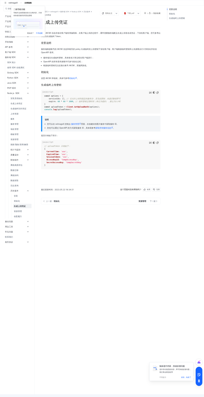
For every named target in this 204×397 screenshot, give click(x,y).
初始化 (72, 78)
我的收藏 (156, 13)
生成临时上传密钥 (177, 18)
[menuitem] (17, 62)
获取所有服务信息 (103, 127)
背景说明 (173, 9)
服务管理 (75, 123)
